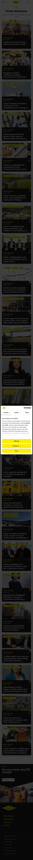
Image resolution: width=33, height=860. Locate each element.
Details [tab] (16, 412)
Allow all (16, 441)
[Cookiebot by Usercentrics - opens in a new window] (23, 408)
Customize (15, 446)
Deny (16, 451)
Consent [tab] (5, 412)
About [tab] (27, 412)
